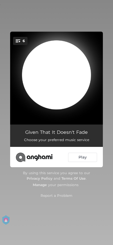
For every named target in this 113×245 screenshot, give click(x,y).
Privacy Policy (39, 178)
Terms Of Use (73, 178)
